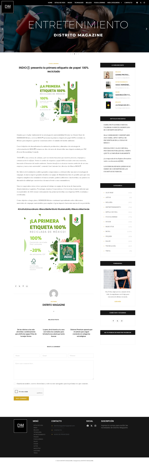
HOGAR (108, 222)
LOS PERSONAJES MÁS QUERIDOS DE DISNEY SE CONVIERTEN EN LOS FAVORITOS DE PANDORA (117, 169)
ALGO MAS (109, 193)
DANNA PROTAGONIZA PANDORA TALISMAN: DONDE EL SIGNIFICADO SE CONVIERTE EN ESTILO (117, 127)
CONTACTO (128, 2)
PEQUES (109, 236)
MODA (70, 2)
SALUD (117, 92)
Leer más (118, 301)
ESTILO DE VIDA (60, 2)
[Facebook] (137, 2)
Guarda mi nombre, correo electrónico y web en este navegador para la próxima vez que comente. (52, 384)
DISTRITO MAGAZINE (54, 304)
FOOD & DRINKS (99, 2)
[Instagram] (144, 2)
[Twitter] (8, 148)
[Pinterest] (8, 153)
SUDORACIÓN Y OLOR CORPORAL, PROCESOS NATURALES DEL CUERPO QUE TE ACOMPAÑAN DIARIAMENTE (117, 150)
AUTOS (108, 197)
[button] (2, 28)
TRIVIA (108, 251)
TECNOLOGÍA (78, 2)
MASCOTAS (110, 227)
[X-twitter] (140, 2)
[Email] (8, 159)
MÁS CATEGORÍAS (113, 2)
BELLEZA (89, 2)
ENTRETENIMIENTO (122, 82)
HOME (50, 2)
